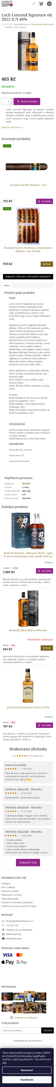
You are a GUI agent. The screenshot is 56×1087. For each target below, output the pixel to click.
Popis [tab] (6, 285)
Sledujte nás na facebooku (19, 929)
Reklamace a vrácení (11, 894)
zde (4, 1062)
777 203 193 (12, 925)
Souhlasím (27, 1079)
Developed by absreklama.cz (28, 1040)
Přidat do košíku (29, 101)
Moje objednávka (10, 898)
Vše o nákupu (8, 887)
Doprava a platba (10, 891)
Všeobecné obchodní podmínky (17, 902)
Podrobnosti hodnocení (42, 24)
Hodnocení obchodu (28, 749)
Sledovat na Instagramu (26, 1017)
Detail (47, 264)
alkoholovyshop (13, 934)
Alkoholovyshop (14, 938)
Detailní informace (10, 127)
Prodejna (5, 883)
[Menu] (49, 4)
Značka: (15, 27)
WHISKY (26, 483)
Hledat (48, 1030)
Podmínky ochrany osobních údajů (18, 906)
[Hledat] (34, 4)
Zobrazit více (28, 862)
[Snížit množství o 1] (12, 103)
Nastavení (27, 1070)
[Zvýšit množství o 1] (12, 99)
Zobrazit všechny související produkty (28, 276)
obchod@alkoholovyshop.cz (19, 921)
